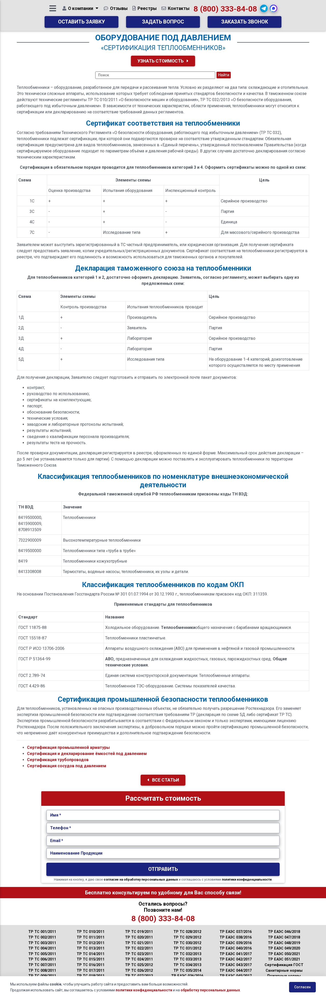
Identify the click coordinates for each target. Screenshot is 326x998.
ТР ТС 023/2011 (139, 954)
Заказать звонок (244, 22)
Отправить (163, 869)
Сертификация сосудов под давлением (66, 765)
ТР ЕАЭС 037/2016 (236, 932)
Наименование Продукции (76, 853)
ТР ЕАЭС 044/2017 (236, 970)
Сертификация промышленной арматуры (68, 747)
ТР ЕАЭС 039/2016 (236, 943)
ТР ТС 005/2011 (42, 954)
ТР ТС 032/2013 (187, 954)
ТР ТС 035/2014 (187, 970)
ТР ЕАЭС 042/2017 (236, 959)
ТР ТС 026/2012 (139, 970)
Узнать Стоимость (161, 61)
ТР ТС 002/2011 (42, 937)
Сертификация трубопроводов (58, 759)
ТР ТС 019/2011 (139, 932)
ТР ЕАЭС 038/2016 (236, 937)
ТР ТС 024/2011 (139, 959)
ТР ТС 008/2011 (42, 970)
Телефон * (60, 827)
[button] (264, 8)
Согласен (302, 987)
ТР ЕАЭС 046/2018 (284, 932)
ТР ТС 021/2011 (139, 943)
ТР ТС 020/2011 (139, 937)
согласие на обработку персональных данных (141, 879)
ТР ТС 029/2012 (187, 937)
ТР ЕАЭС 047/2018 (284, 937)
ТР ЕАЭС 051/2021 (284, 959)
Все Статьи (165, 780)
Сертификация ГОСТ (284, 965)
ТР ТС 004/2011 (42, 948)
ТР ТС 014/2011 (90, 954)
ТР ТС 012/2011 (90, 943)
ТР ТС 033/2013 (187, 959)
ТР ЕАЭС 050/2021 (284, 954)
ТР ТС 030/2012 (187, 943)
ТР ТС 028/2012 (187, 932)
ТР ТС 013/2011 (90, 948)
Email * (56, 840)
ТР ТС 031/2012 (187, 948)
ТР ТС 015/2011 (90, 959)
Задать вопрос (163, 22)
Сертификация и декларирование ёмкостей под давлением (87, 753)
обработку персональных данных (210, 990)
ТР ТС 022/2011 (139, 948)
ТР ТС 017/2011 (90, 970)
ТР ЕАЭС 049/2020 (284, 948)
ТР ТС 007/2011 (42, 965)
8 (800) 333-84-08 (225, 8)
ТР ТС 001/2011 (42, 932)
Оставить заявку (81, 22)
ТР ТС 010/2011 (90, 932)
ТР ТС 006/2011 (42, 959)
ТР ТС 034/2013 (187, 965)
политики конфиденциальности (246, 879)
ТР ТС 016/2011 (90, 965)
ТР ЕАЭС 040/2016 (236, 948)
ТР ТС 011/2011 (90, 937)
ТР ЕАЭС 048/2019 (284, 943)
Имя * (55, 815)
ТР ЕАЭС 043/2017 (236, 965)
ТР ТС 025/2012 (139, 965)
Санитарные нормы (284, 970)
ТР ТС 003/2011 (42, 943)
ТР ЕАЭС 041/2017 (236, 954)
